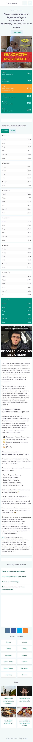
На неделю (5, 130)
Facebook (13, 630)
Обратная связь (23, 738)
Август (13, 130)
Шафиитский (17, 32)
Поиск (24, 3)
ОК (25, 630)
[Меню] (30, 3)
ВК (7, 630)
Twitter (19, 630)
